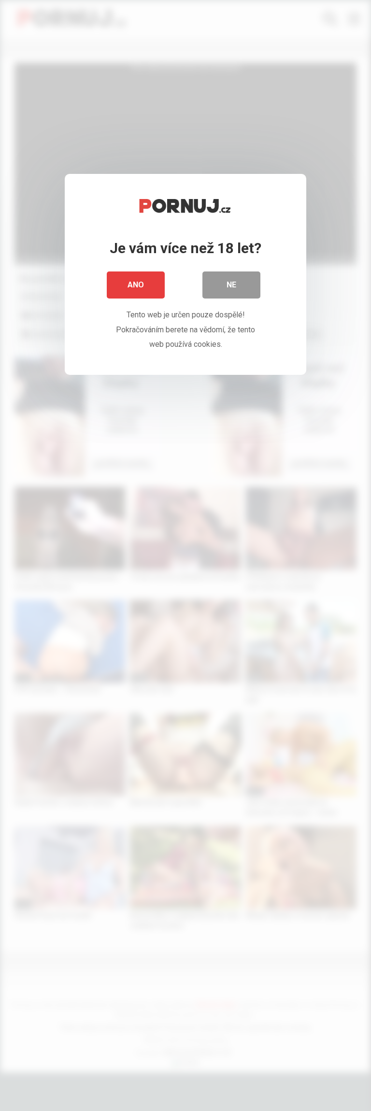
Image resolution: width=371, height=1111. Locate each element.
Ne (231, 284)
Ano (136, 284)
